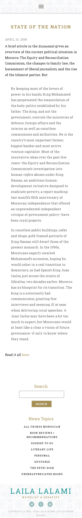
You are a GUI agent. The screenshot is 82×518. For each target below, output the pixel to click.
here (25, 355)
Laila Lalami (41, 491)
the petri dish (42, 467)
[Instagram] (50, 504)
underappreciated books (42, 474)
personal (42, 455)
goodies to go (42, 443)
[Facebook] (41, 504)
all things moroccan (42, 426)
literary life (42, 449)
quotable (42, 461)
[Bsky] (31, 504)
